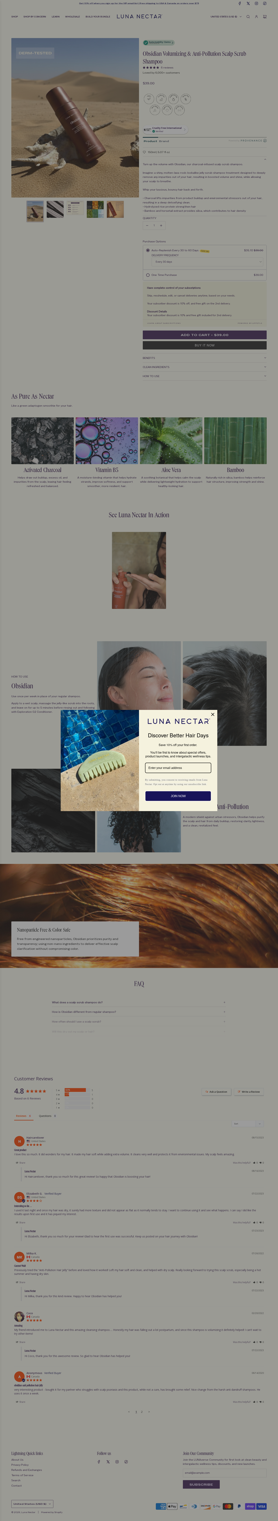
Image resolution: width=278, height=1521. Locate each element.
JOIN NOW (178, 796)
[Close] (212, 714)
